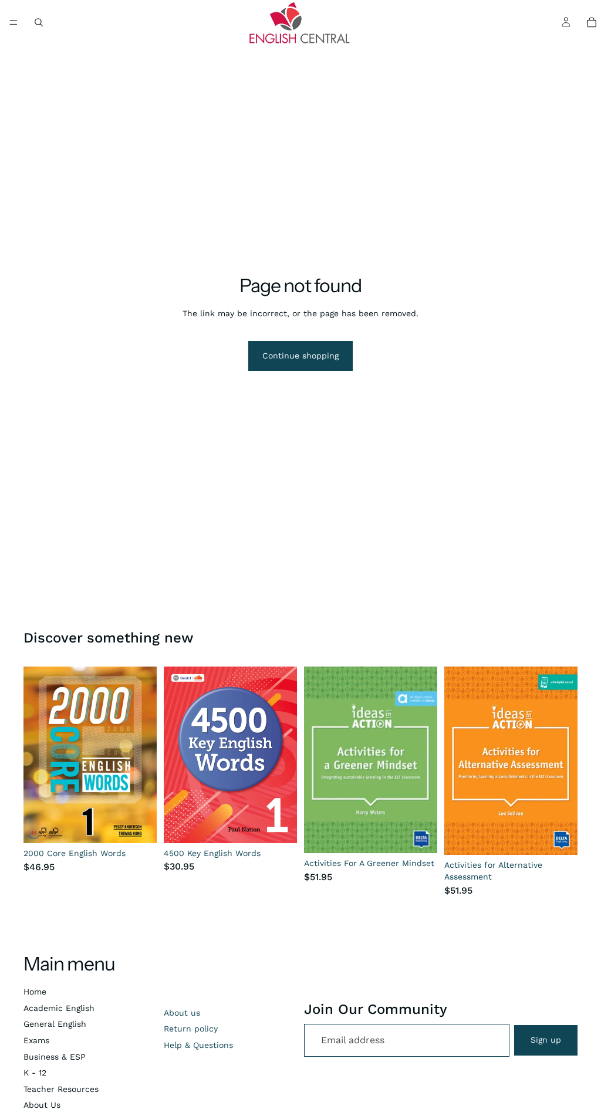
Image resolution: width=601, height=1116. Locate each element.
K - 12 (34, 1072)
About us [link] (182, 1012)
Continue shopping (300, 355)
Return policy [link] (191, 1028)
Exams (36, 1040)
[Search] (39, 22)
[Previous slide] (177, 755)
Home (34, 991)
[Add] (419, 835)
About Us (41, 1105)
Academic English (58, 1008)
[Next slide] (284, 755)
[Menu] (13, 22)
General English (54, 1024)
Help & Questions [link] (198, 1045)
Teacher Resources (61, 1089)
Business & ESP (54, 1056)
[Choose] (138, 825)
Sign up (546, 1039)
